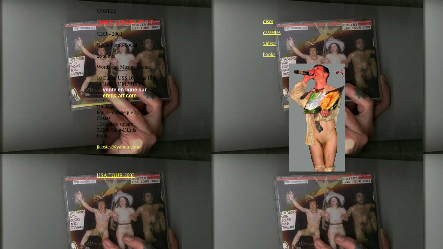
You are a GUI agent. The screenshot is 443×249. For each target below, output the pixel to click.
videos (269, 43)
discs (268, 21)
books (269, 54)
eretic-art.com (120, 95)
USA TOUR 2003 (116, 175)
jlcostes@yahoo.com (118, 146)
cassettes (272, 32)
